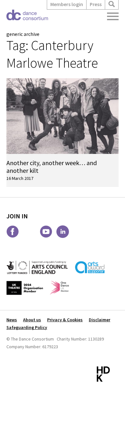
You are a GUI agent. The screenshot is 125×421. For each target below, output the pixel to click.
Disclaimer (99, 320)
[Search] (111, 4)
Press (96, 4)
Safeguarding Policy (26, 327)
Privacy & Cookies (65, 320)
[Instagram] (29, 231)
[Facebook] (12, 231)
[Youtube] (46, 231)
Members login (66, 4)
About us (32, 320)
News (11, 320)
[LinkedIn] (62, 231)
